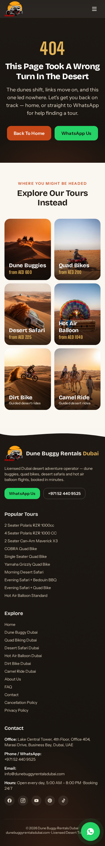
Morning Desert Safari (23, 572)
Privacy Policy (16, 710)
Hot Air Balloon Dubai (23, 655)
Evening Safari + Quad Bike (27, 587)
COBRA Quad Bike (20, 548)
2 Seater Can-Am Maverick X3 (31, 540)
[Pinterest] (50, 801)
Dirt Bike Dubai (17, 663)
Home (9, 624)
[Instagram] (23, 801)
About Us (12, 679)
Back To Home (29, 133)
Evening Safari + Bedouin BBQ (30, 579)
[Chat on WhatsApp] (90, 831)
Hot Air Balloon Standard (25, 595)
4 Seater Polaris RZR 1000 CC (30, 533)
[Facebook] (9, 801)
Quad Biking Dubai (20, 640)
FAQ (8, 686)
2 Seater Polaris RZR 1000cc (29, 525)
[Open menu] (94, 9)
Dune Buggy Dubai (21, 632)
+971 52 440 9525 (64, 493)
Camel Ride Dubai (20, 671)
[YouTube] (36, 801)
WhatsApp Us (76, 133)
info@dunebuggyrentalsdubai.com (34, 773)
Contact (11, 694)
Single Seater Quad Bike (25, 556)
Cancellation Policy (20, 702)
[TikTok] (63, 801)
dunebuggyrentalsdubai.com (28, 832)
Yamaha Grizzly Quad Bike (27, 564)
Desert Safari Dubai (21, 647)
